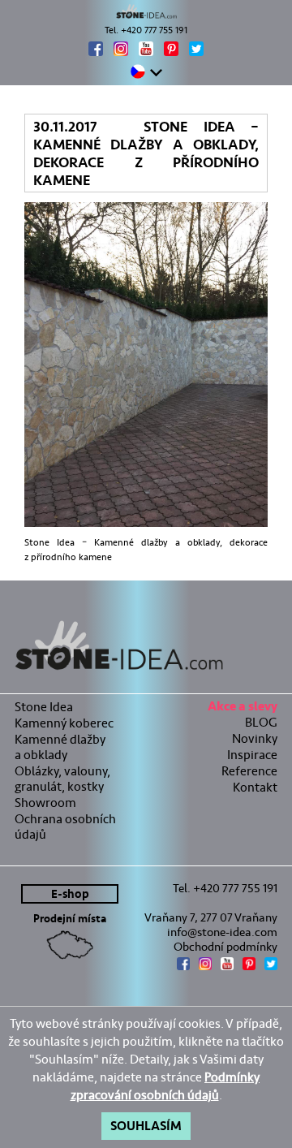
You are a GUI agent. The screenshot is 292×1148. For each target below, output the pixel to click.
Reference (249, 771)
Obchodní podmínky (225, 946)
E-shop (70, 894)
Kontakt (255, 787)
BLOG (261, 722)
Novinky (254, 738)
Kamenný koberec (64, 723)
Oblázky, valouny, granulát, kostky (62, 778)
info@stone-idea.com (222, 932)
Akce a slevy (242, 708)
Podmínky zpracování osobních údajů (165, 1086)
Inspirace (252, 754)
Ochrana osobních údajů (65, 826)
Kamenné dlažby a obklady (60, 747)
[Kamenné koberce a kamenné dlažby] (146, 11)
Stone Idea (44, 706)
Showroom (45, 802)
